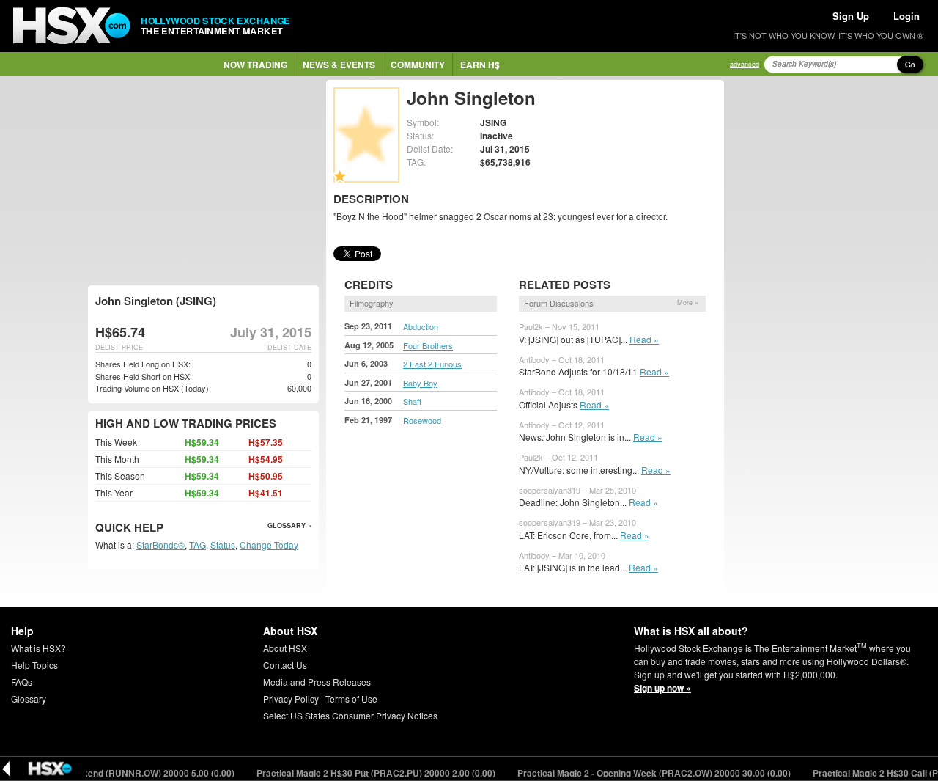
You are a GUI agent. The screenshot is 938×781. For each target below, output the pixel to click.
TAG (197, 544)
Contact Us (285, 665)
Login (906, 16)
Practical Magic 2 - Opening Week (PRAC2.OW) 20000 (645, 773)
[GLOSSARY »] (165, 528)
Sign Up (850, 16)
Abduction (420, 326)
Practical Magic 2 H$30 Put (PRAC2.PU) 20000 (366, 773)
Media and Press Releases (317, 681)
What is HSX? (38, 648)
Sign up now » (662, 687)
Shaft (412, 401)
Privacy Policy (291, 698)
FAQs (21, 681)
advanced (744, 64)
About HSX (285, 648)
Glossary (28, 698)
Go (910, 64)
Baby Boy (420, 383)
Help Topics (34, 665)
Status (222, 544)
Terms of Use (351, 698)
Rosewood (422, 420)
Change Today (269, 544)
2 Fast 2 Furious (432, 364)
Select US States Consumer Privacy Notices (350, 715)
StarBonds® (160, 544)
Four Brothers (428, 345)
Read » (644, 339)
